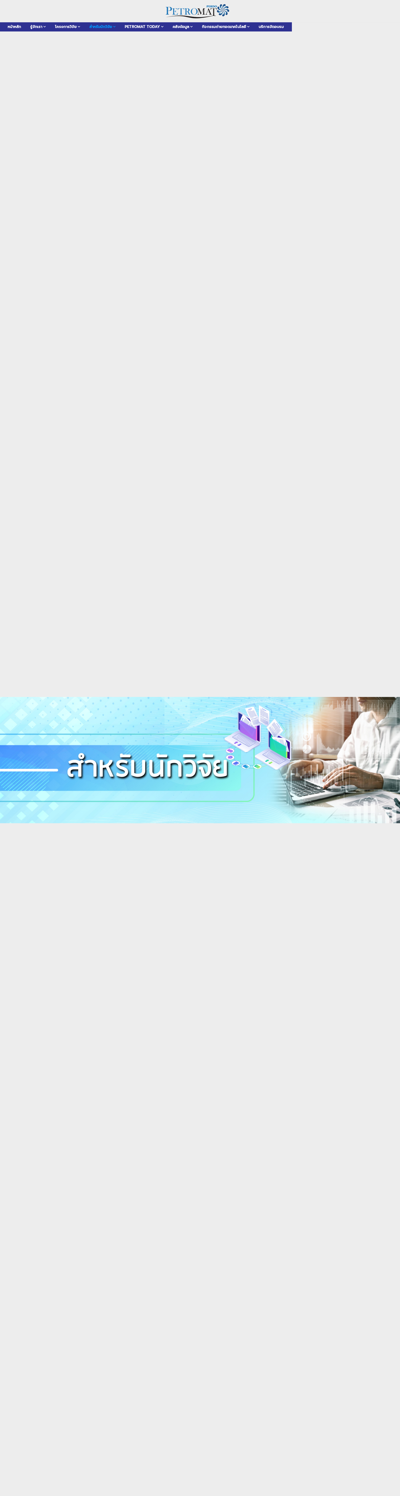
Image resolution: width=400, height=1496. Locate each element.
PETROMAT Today (142, 27)
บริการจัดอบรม (271, 27)
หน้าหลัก (14, 27)
